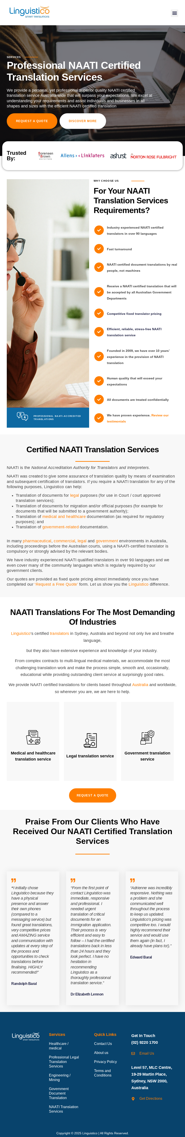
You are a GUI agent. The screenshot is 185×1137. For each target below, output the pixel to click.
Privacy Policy (105, 1062)
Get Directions (150, 1098)
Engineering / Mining (59, 1077)
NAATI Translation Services (63, 1109)
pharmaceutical (37, 541)
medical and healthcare (64, 516)
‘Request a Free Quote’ (56, 584)
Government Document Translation (59, 1093)
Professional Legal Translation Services (64, 1061)
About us (101, 1053)
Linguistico (138, 584)
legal (74, 495)
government (107, 541)
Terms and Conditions (102, 1073)
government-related (60, 527)
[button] (174, 13)
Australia (140, 684)
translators (59, 633)
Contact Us (103, 1044)
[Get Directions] (133, 1099)
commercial (64, 541)
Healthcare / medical (58, 1046)
